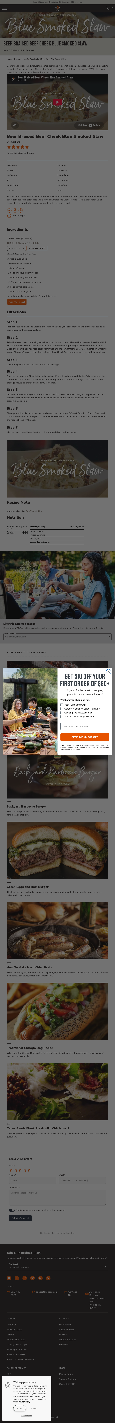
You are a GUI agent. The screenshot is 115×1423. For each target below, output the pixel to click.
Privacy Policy (24, 1401)
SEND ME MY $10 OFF (85, 737)
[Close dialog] (108, 671)
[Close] (48, 1379)
